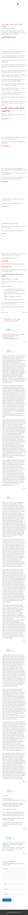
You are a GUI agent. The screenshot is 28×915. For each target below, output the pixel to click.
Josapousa (8, 790)
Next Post (24, 312)
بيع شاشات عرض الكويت (6, 278)
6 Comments (4, 28)
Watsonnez (8, 350)
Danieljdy (8, 649)
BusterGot (8, 329)
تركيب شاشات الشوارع (17, 79)
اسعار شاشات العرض (5, 286)
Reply (24, 341)
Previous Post (4, 312)
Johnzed (8, 497)
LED (8, 28)
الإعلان (11, 296)
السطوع (17, 137)
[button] (18, 4)
